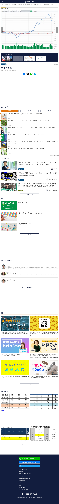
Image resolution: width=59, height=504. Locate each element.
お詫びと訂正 (22, 487)
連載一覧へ (29, 384)
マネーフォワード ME (23, 490)
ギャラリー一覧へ (30, 444)
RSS (20, 485)
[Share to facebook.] (24, 74)
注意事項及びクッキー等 (24, 478)
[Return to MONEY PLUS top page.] (29, 1)
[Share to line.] (31, 74)
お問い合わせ (22, 480)
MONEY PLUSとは (23, 469)
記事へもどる (30, 78)
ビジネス (9, 4)
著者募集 (21, 483)
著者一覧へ (29, 287)
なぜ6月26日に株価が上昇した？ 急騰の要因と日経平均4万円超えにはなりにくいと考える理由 (30, 4)
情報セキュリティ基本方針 (25, 474)
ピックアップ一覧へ (29, 194)
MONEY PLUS (3, 4)
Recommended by (53, 155)
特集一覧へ (29, 234)
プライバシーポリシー (24, 476)
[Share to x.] (27, 74)
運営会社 (21, 471)
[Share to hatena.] (35, 74)
